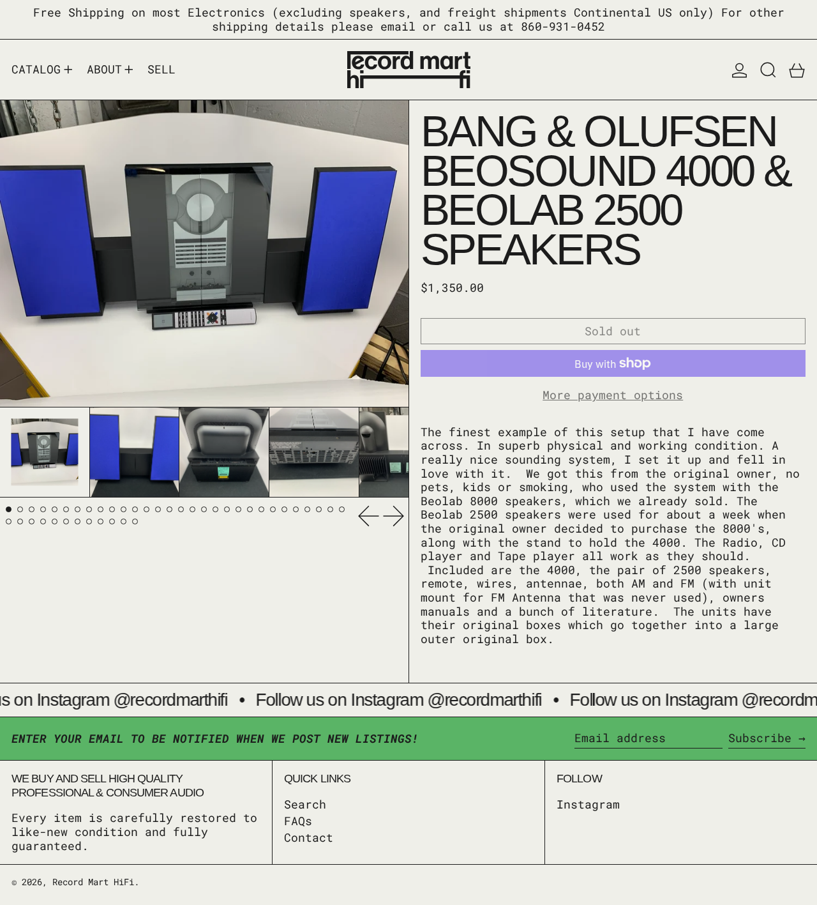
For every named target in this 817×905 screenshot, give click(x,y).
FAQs (298, 820)
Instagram (588, 805)
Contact (308, 837)
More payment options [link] (613, 395)
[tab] (8, 509)
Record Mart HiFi (93, 882)
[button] (768, 70)
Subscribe (759, 737)
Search (305, 804)
